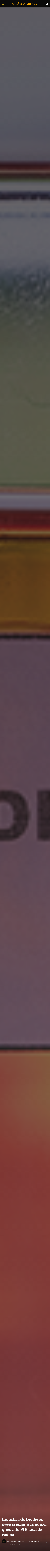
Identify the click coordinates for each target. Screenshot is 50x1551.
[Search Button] (47, 3)
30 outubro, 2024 (35, 1541)
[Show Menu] (3, 3)
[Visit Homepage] (24, 3)
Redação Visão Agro (17, 1541)
